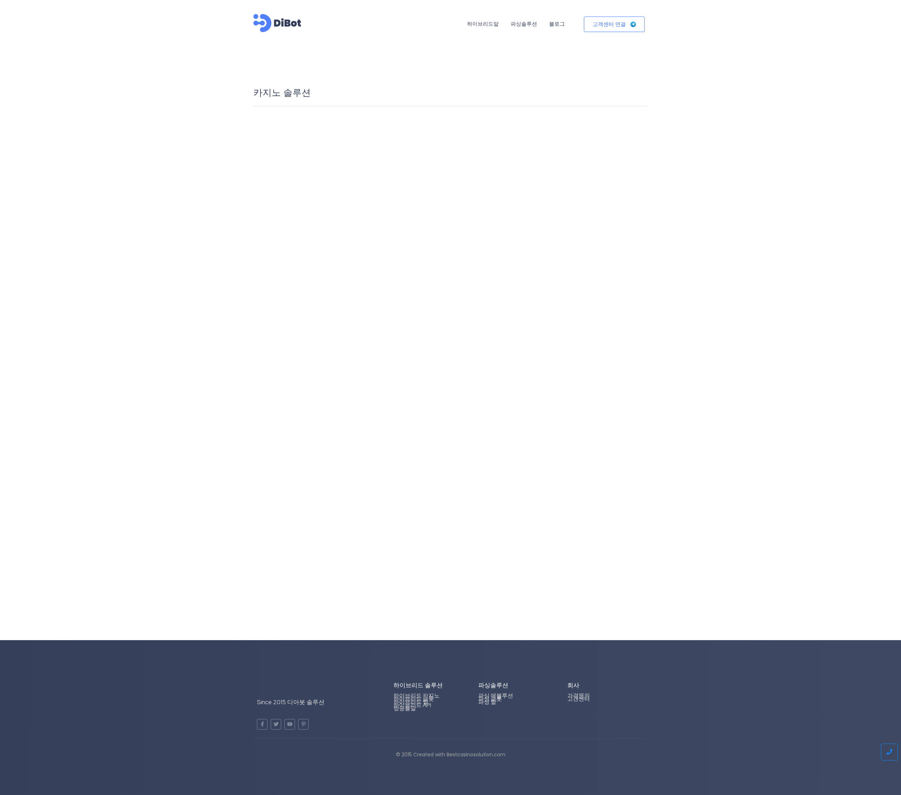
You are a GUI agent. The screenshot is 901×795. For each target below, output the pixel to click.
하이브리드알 (483, 23)
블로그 (557, 23)
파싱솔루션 (524, 23)
